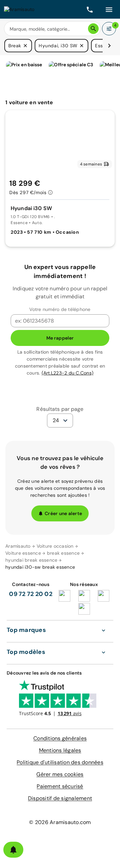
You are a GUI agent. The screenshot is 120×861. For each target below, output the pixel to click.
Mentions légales (60, 750)
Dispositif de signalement (60, 798)
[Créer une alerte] (13, 850)
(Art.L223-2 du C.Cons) (68, 373)
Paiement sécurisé (60, 786)
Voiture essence (23, 553)
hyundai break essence (31, 560)
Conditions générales (60, 738)
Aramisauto (18, 546)
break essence (63, 553)
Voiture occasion (55, 546)
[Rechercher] (93, 28)
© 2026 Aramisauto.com (60, 822)
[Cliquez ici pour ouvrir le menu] (109, 9)
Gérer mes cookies (59, 774)
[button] (25, 45)
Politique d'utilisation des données (60, 762)
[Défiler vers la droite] (109, 46)
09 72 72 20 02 (30, 594)
